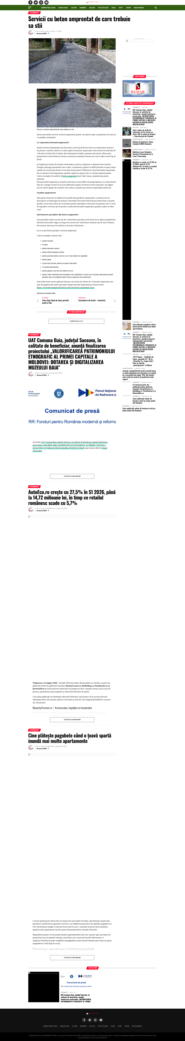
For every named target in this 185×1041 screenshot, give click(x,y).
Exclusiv (92, 7)
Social (113, 7)
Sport (121, 7)
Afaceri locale (63, 7)
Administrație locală (48, 7)
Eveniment (83, 7)
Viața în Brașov (139, 7)
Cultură (74, 7)
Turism (128, 7)
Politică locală (103, 7)
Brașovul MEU (42, 33)
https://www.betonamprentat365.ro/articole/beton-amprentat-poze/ (66, 287)
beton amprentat (70, 176)
